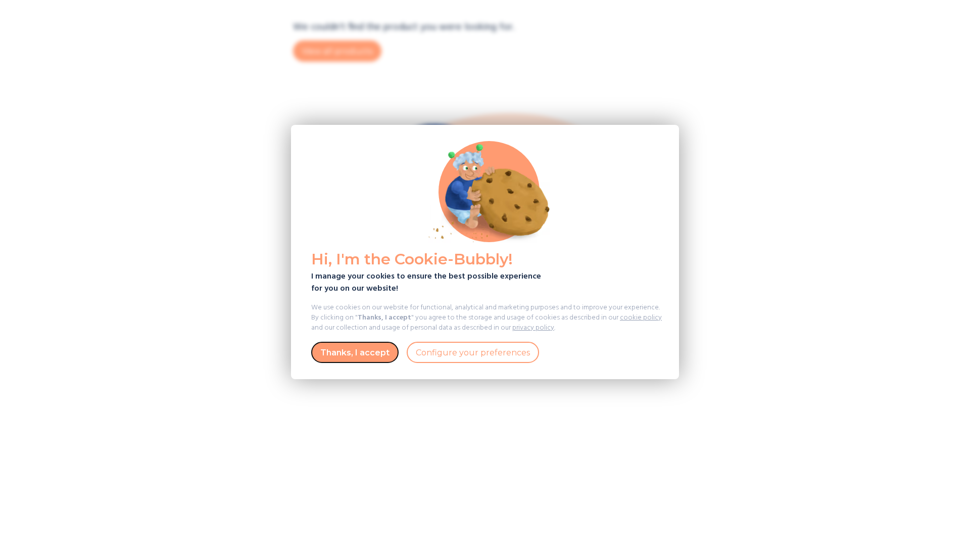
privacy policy (533, 328)
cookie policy (641, 318)
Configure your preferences (473, 352)
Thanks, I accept (355, 352)
